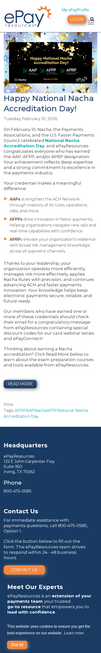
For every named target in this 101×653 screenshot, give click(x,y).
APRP (20, 410)
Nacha (40, 410)
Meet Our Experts (35, 586)
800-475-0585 (17, 491)
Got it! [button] (17, 644)
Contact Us (24, 569)
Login (76, 19)
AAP (30, 410)
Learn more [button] (74, 633)
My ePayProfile (75, 10)
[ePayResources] (28, 16)
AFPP (52, 410)
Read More (20, 384)
